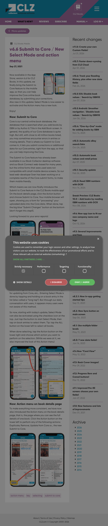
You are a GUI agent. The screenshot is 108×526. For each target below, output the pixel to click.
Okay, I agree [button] (82, 282)
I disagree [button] (56, 282)
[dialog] (54, 263)
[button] (54, 259)
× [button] (98, 239)
